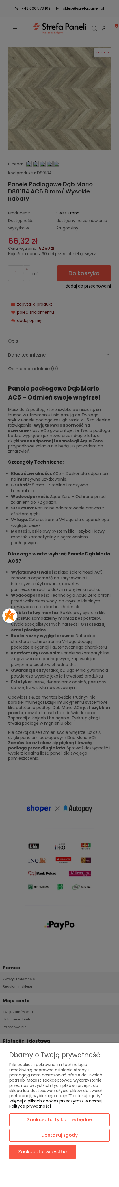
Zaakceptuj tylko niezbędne (59, 1119)
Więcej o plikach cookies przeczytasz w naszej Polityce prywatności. (55, 1103)
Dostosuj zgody (59, 1135)
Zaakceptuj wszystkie (42, 1151)
